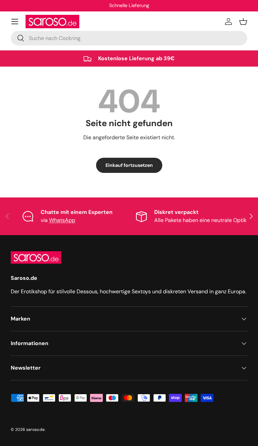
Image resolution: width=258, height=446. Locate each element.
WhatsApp (62, 220)
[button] (243, 21)
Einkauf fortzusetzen (129, 165)
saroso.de (35, 429)
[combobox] (129, 38)
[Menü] (14, 21)
